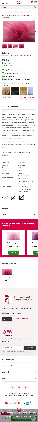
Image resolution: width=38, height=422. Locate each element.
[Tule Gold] (23, 91)
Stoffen (11, 16)
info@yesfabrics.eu (21, 318)
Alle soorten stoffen (23, 16)
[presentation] (2, 32)
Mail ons (7, 319)
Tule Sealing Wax (13, 243)
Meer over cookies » (19, 420)
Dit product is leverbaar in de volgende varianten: (15, 84)
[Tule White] (32, 91)
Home (4, 16)
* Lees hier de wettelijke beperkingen (13, 351)
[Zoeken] (35, 7)
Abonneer (30, 348)
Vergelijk (7, 97)
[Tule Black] (15, 91)
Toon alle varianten (27, 98)
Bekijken (13, 252)
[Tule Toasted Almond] (6, 91)
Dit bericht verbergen (23, 416)
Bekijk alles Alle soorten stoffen (21, 56)
